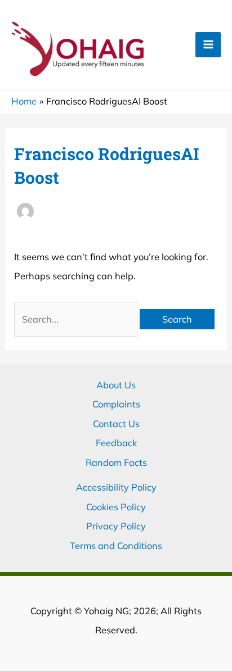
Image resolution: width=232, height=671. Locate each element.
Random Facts (116, 462)
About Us (116, 385)
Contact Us (116, 423)
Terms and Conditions (116, 545)
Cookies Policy (116, 507)
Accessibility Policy (116, 487)
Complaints (116, 404)
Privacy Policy (116, 526)
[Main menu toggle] (208, 44)
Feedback (116, 442)
